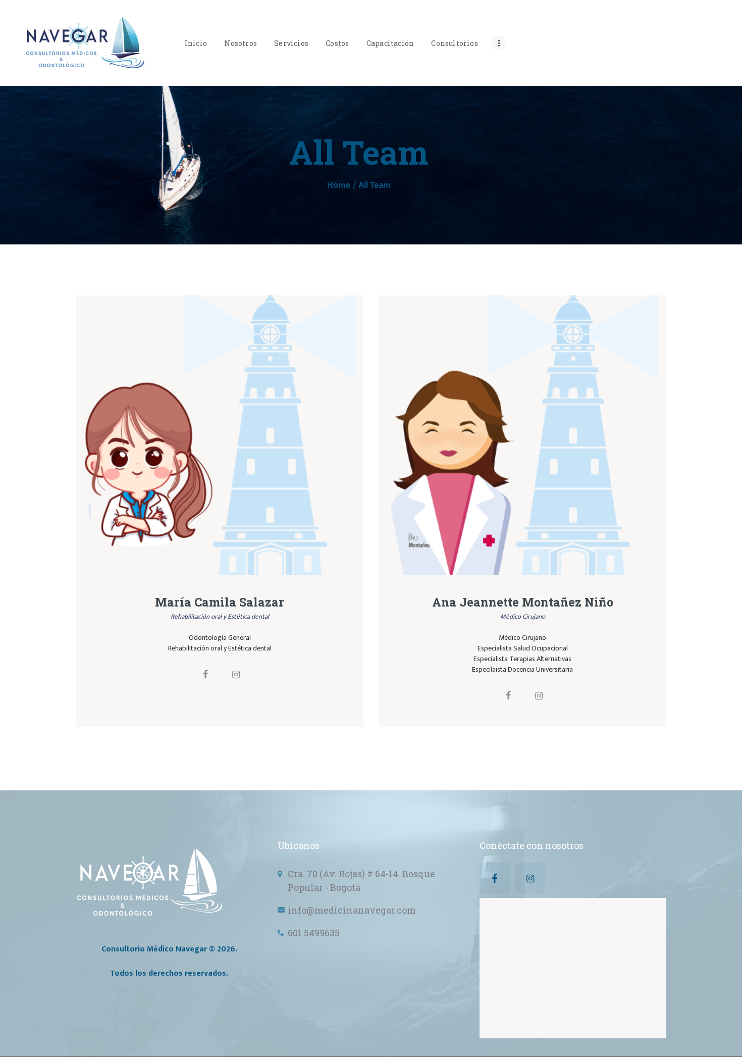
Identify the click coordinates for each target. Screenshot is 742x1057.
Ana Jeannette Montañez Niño (522, 602)
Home (338, 185)
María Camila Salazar (219, 602)
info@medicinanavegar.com (352, 910)
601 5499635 (314, 933)
